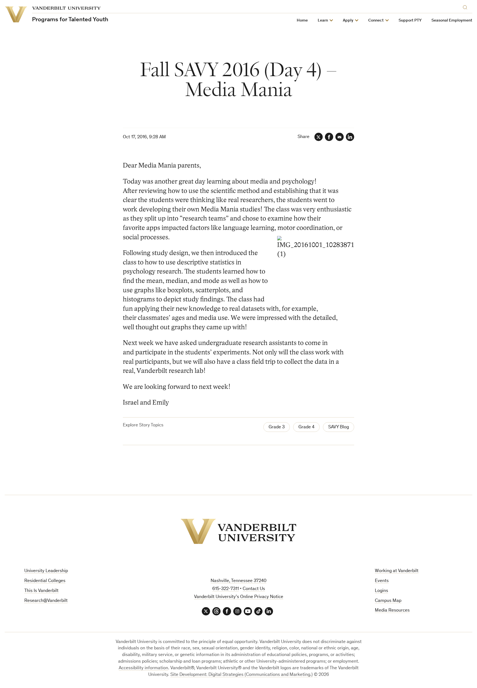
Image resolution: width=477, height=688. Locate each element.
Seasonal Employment (451, 20)
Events (382, 581)
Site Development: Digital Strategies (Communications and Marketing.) (241, 675)
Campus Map (388, 601)
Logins (381, 591)
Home (302, 20)
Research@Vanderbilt (46, 601)
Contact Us (254, 589)
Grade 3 (277, 427)
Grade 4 (306, 427)
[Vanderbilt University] (238, 531)
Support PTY (410, 20)
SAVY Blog (338, 427)
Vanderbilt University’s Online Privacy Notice (238, 597)
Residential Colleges (44, 581)
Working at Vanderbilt (396, 571)
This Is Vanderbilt (41, 591)
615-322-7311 (225, 589)
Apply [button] (348, 20)
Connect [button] (376, 20)
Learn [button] (323, 20)
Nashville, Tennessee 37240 (238, 581)
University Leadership (46, 571)
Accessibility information (143, 668)
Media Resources (392, 610)
